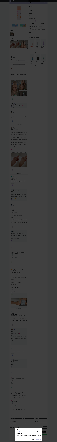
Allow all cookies (38, 439)
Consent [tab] (20, 431)
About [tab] (37, 431)
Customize (33, 439)
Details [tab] (28, 431)
